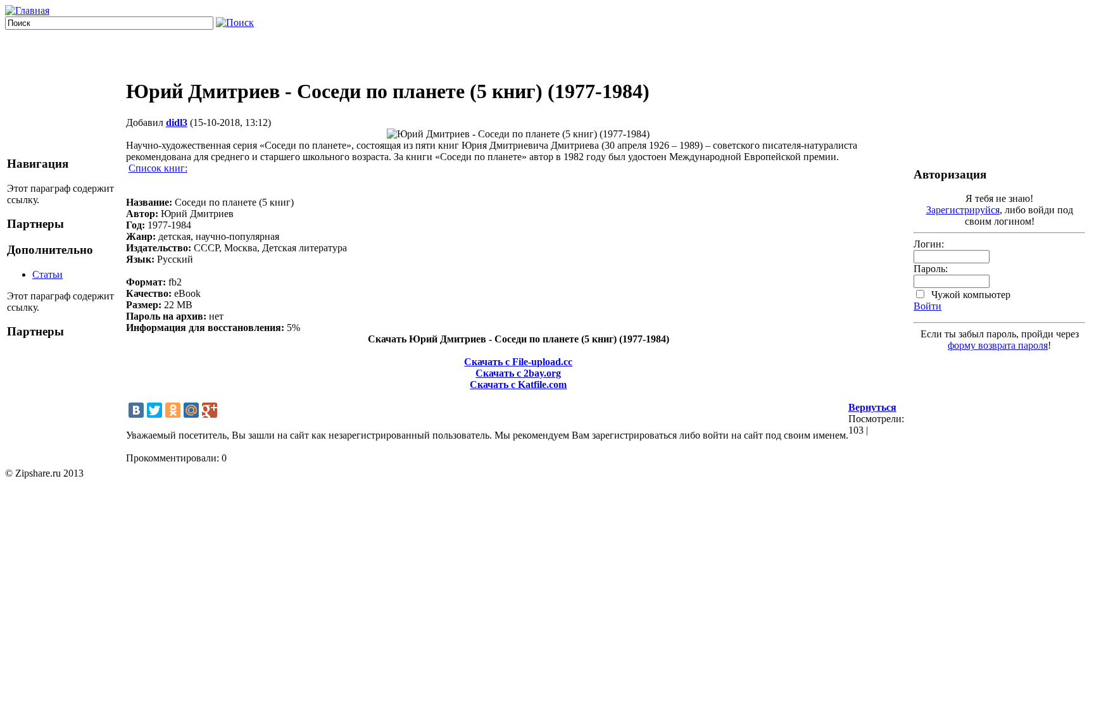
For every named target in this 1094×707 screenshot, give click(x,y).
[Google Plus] (209, 410)
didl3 (176, 122)
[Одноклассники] (172, 410)
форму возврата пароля (998, 345)
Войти (927, 306)
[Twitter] (154, 410)
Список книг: (158, 168)
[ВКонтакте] (136, 410)
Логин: (929, 244)
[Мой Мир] (191, 410)
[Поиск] (235, 22)
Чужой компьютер (969, 294)
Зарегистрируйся (963, 209)
